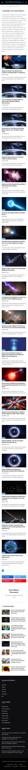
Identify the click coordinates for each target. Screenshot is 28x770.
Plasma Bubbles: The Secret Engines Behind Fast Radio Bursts (12, 441)
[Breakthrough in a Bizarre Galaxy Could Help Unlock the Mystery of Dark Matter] (6, 619)
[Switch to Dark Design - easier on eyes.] (23, 2)
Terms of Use (23, 766)
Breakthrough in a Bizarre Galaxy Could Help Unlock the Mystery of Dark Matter (18, 619)
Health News (5, 713)
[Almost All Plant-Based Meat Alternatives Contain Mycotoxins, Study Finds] (6, 636)
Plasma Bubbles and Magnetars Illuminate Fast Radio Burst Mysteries (13, 470)
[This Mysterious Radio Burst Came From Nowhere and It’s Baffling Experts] (14, 288)
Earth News (4, 711)
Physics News (5, 715)
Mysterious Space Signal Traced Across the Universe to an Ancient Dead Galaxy (14, 326)
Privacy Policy (15, 766)
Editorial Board (7, 766)
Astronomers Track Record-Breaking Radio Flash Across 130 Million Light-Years (13, 129)
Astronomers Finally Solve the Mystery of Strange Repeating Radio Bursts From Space (14, 384)
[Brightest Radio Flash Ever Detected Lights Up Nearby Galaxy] (14, 148)
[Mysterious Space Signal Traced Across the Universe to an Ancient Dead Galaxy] (14, 317)
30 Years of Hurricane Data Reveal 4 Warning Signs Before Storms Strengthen (18, 668)
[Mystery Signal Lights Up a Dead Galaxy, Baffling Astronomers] (14, 260)
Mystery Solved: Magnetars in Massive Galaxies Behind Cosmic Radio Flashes (13, 412)
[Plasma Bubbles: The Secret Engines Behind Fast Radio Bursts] (14, 432)
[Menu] (2, 2)
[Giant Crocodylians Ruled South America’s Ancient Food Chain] (6, 612)
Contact (20, 764)
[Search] (26, 2)
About (16, 764)
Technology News (6, 722)
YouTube (4, 689)
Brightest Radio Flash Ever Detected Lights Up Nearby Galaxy (12, 158)
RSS (3, 696)
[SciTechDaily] (13, 2)
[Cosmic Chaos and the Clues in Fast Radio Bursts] (14, 546)
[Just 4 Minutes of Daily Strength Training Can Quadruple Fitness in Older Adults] (6, 627)
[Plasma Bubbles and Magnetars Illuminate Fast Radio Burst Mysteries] (14, 460)
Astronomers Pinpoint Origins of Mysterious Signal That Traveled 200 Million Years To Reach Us (12, 354)
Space (3, 68)
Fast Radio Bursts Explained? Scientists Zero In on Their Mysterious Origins (13, 242)
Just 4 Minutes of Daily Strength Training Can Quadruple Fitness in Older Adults (18, 628)
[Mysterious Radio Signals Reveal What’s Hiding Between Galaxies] (14, 175)
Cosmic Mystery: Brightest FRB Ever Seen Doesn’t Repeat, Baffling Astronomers (12, 101)
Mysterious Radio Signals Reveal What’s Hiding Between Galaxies (13, 185)
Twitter (3, 687)
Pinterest (4, 691)
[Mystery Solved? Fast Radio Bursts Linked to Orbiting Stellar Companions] (14, 62)
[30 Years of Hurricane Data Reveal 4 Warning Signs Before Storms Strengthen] (6, 668)
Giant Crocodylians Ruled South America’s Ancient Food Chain (18, 611)
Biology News (5, 706)
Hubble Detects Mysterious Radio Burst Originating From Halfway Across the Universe (13, 498)
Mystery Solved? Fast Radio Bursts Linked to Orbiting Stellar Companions (13, 71)
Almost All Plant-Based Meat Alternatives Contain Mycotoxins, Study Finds (18, 635)
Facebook (4, 684)
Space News (5, 720)
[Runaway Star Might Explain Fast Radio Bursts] (14, 204)
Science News (5, 718)
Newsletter (4, 694)
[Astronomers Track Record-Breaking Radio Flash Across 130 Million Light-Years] (14, 119)
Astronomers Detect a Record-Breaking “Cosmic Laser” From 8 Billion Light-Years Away (18, 644)
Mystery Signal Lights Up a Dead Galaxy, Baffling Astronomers (14, 269)
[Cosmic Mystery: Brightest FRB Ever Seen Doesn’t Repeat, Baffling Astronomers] (14, 91)
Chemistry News (6, 709)
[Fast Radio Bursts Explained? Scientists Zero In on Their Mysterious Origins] (14, 232)
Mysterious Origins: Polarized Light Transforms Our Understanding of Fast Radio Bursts (13, 526)
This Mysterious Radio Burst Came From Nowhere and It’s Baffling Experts (14, 298)
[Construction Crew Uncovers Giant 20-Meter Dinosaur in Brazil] (6, 661)
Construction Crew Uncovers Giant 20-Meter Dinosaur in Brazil (18, 660)
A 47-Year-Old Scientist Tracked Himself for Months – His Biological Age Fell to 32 (18, 653)
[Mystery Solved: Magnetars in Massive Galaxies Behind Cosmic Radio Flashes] (14, 403)
